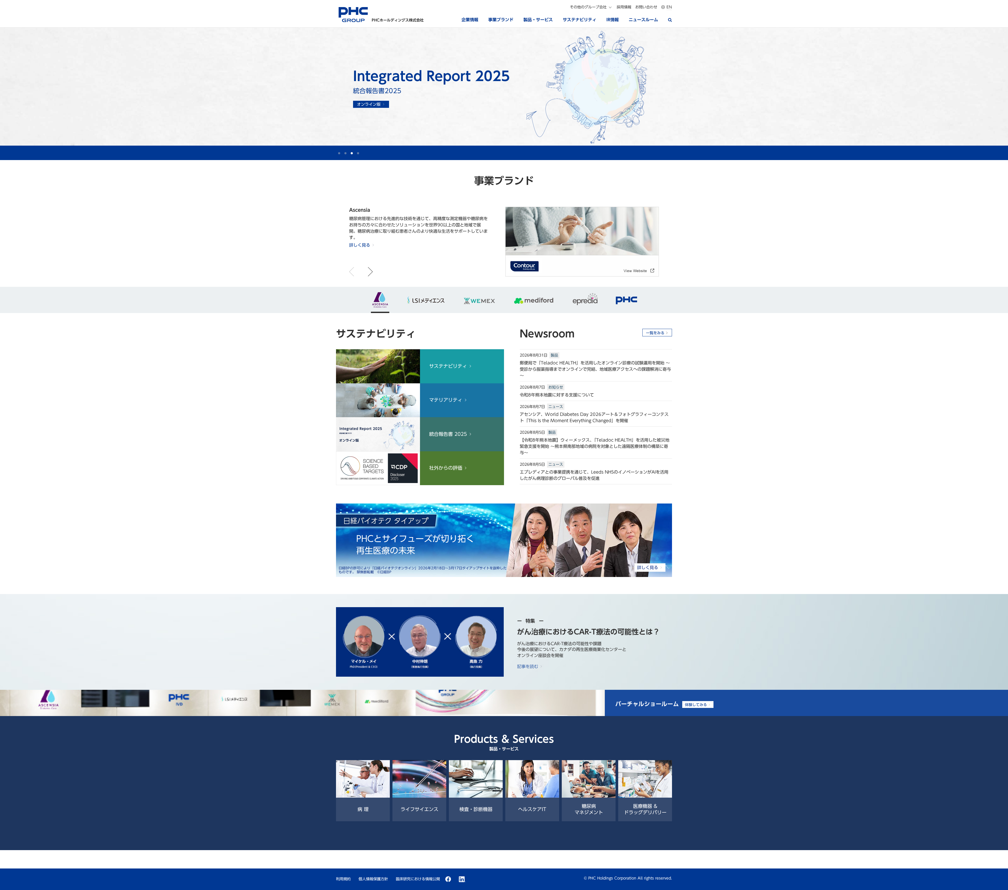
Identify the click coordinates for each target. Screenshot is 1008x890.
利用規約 (343, 879)
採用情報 (624, 7)
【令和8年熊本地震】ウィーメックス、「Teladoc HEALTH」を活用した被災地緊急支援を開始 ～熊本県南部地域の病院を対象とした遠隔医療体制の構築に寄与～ (594, 446)
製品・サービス (538, 20)
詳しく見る (372, 99)
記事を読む (527, 666)
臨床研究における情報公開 (418, 879)
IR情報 (612, 20)
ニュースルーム (643, 20)
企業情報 (469, 20)
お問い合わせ (646, 7)
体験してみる (696, 705)
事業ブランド (500, 20)
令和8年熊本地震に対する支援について (557, 395)
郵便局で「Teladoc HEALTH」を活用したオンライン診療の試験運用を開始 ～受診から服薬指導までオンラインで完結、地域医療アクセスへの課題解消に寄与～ (595, 369)
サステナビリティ (579, 20)
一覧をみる (655, 333)
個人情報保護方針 (373, 879)
